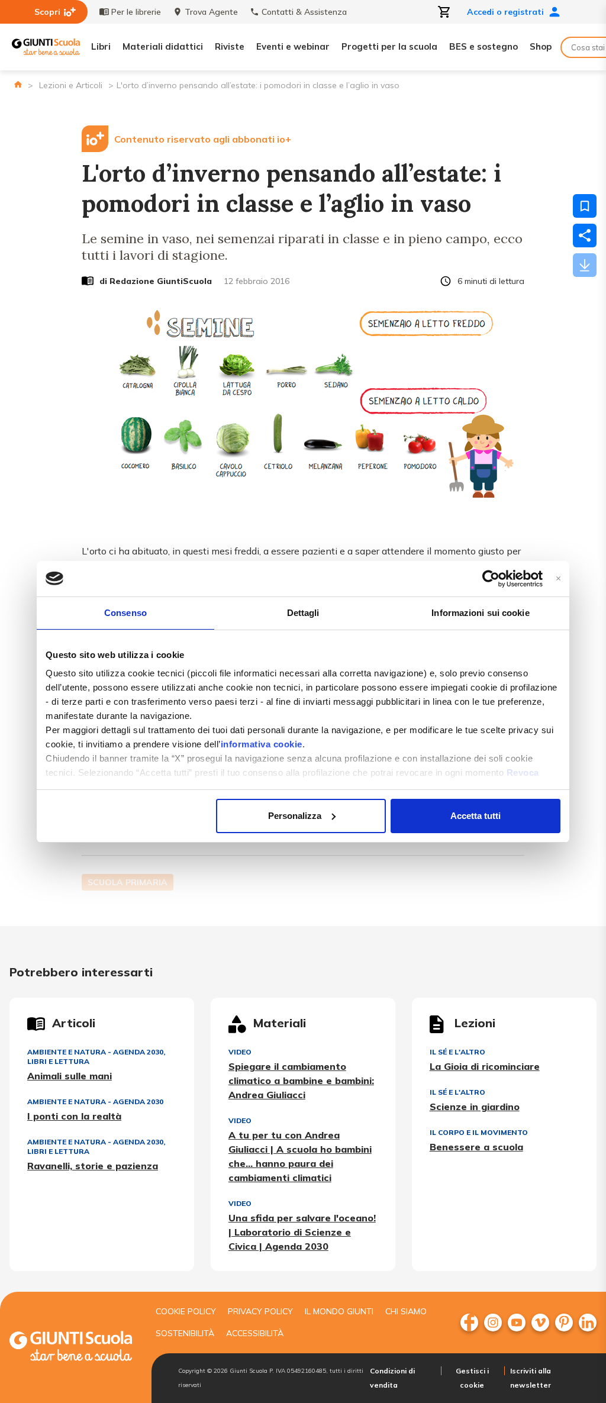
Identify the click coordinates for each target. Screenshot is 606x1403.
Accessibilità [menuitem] (254, 1333)
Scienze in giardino (475, 1106)
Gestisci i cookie (472, 1377)
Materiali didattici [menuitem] (163, 46)
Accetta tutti (475, 816)
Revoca (523, 772)
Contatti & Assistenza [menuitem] (304, 12)
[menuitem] (469, 1322)
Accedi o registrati (505, 12)
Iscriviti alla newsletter (530, 1377)
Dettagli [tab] (303, 613)
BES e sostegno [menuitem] (483, 46)
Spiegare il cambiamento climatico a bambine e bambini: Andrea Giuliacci (301, 1080)
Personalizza (294, 816)
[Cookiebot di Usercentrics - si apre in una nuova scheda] (491, 579)
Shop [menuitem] (541, 46)
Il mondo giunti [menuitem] (339, 1311)
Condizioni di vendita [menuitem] (392, 1377)
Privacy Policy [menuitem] (260, 1311)
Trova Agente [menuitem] (211, 12)
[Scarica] (585, 265)
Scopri (47, 12)
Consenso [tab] (125, 613)
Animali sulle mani (69, 1076)
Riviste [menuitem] (229, 46)
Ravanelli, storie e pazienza (92, 1166)
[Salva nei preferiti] (585, 206)
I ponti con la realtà (74, 1116)
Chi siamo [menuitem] (406, 1311)
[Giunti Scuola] (45, 47)
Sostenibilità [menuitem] (185, 1333)
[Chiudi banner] (558, 578)
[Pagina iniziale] (18, 84)
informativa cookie (261, 744)
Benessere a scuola (476, 1147)
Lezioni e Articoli (70, 85)
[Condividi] (585, 235)
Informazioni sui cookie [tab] (480, 613)
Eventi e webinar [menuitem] (293, 46)
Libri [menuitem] (101, 46)
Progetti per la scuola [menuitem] (389, 46)
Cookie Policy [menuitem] (186, 1311)
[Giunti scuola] (70, 1347)
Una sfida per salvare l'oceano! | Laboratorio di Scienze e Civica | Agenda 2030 (302, 1232)
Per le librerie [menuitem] (136, 12)
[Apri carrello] (444, 12)
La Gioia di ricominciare (485, 1066)
